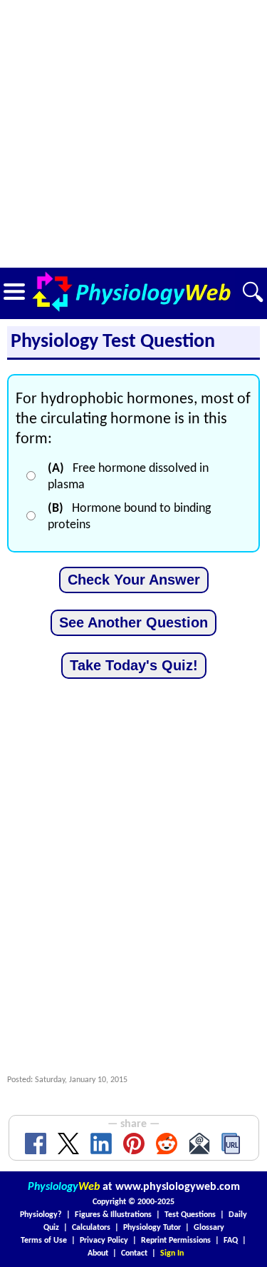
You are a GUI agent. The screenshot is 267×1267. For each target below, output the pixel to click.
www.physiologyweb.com (177, 1187)
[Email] (199, 1143)
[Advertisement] (133, 134)
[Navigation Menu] (14, 291)
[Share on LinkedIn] (101, 1143)
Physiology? (41, 1215)
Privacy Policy (104, 1240)
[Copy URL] (232, 1143)
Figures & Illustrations (113, 1215)
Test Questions (190, 1215)
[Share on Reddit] (166, 1143)
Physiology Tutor (152, 1227)
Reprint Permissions (176, 1240)
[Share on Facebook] (35, 1143)
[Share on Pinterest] (134, 1143)
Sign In (172, 1253)
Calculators (91, 1227)
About (98, 1253)
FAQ (231, 1240)
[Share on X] (68, 1143)
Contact (134, 1253)
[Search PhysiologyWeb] (252, 292)
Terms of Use (44, 1240)
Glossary (209, 1227)
